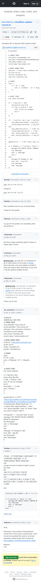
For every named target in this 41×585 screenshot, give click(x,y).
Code (7, 37)
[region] (20, 109)
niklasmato (8, 234)
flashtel (7, 180)
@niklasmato (8, 261)
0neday (7, 448)
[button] (31, 32)
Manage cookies (26, 574)
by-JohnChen (9, 310)
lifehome (7, 522)
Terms (7, 572)
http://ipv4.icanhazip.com (21, 342)
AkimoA (7, 219)
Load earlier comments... (20, 174)
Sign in (26, 3)
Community (32, 572)
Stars (34, 37)
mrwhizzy (7, 253)
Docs (11, 574)
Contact (17, 574)
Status (26, 572)
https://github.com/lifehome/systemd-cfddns (20, 540)
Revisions (19, 37)
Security (19, 572)
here (10, 514)
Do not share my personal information (20, 576)
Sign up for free (11, 557)
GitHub (31, 263)
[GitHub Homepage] (14, 579)
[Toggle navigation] (3, 3)
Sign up (35, 3)
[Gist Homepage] (14, 3)
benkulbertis (7, 22)
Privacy (12, 572)
